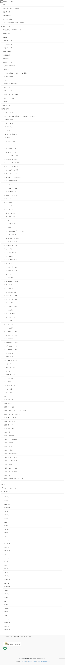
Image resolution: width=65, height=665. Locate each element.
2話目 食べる (8, 403)
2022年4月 (7, 529)
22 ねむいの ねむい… (10, 195)
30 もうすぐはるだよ (10, 224)
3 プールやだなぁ (8, 127)
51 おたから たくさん (10, 299)
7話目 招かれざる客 (9, 421)
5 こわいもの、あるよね (10, 134)
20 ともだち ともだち (10, 188)
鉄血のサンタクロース (10, 91)
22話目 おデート (8, 475)
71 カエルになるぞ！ (9, 374)
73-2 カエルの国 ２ (9, 385)
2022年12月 (7, 504)
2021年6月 (7, 565)
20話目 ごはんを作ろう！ (11, 468)
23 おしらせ (7, 198)
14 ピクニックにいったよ (11, 166)
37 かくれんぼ (8, 249)
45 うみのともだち (9, 277)
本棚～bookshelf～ (8, 51)
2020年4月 (7, 608)
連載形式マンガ (5, 105)
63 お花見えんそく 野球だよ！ (12, 342)
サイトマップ (8, 637)
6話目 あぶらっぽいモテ (11, 417)
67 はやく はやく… (9, 356)
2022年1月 (7, 540)
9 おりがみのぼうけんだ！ (11, 148)
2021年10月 (7, 551)
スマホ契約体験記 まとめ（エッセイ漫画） (16, 73)
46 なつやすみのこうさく (11, 281)
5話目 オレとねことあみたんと (12, 414)
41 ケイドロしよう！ (10, 263)
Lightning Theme (32, 661)
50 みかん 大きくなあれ (10, 295)
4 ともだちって (8, 130)
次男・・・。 (6, 4)
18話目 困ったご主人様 (10, 461)
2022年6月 (7, 522)
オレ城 (4, 396)
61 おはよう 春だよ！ (10, 335)
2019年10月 (7, 630)
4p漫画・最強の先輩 (9, 66)
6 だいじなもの (8, 137)
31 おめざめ (7, 227)
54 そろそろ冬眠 (8, 310)
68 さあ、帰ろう (8, 364)
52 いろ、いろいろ (9, 303)
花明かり (5, 101)
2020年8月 (7, 594)
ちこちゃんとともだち (8, 112)
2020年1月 (7, 619)
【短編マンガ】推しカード (11, 94)
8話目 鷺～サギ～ (9, 425)
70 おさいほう (7, 371)
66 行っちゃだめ (8, 353)
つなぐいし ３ (8, 48)
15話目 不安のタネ (9, 450)
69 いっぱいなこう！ (9, 367)
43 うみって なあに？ (10, 270)
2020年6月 (7, 601)
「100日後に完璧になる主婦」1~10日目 (13, 22)
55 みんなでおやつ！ (9, 313)
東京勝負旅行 (6, 55)
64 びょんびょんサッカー (11, 346)
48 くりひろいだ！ (9, 288)
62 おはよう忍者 (8, 338)
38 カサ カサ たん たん (11, 252)
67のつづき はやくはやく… (12, 360)
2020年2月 (7, 615)
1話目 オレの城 (9, 399)
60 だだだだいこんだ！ (10, 331)
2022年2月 (7, 536)
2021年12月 (7, 543)
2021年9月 (7, 554)
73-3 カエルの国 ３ (9, 389)
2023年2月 (7, 497)
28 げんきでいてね (9, 216)
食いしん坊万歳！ (7, 19)
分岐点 (5, 80)
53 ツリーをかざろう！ (10, 306)
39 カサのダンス (8, 256)
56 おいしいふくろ (9, 317)
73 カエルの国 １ (9, 382)
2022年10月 (7, 507)
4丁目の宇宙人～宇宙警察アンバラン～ (13, 30)
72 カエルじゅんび (9, 378)
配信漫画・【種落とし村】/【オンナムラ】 (14, 478)
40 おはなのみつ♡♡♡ (10, 259)
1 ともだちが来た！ (9, 119)
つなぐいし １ (8, 40)
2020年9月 (7, 590)
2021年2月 (7, 572)
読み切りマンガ (5, 26)
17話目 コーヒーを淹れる (10, 457)
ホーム (3, 484)
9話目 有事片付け (9, 428)
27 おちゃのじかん (9, 213)
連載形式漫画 (5, 109)
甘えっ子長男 (6, 12)
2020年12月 (7, 579)
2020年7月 (7, 597)
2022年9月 (7, 511)
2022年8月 (7, 515)
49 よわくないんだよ (10, 292)
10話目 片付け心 (8, 432)
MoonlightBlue (6, 33)
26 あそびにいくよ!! (9, 209)
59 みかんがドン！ (9, 328)
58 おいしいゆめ (8, 324)
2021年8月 (7, 558)
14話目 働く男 (8, 446)
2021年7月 (7, 561)
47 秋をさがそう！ (9, 285)
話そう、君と (7, 87)
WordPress (23, 661)
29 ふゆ (6, 220)
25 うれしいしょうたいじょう (12, 206)
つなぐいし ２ (8, 44)
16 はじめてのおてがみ (10, 173)
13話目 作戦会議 (8, 443)
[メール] (5, 648)
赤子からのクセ (7, 15)
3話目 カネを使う (9, 407)
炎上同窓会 (6, 58)
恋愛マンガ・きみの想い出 (11, 83)
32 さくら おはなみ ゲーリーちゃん (14, 231)
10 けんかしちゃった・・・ (11, 152)
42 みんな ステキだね (10, 267)
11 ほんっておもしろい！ (11, 155)
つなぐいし (6, 37)
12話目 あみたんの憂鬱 (10, 439)
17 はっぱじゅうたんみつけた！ (13, 177)
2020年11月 (7, 583)
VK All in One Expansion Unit (43, 661)
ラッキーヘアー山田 (9, 98)
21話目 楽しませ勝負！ (10, 471)
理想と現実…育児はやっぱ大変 (11, 8)
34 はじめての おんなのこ (11, 238)
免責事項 (16, 637)
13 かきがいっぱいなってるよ (12, 162)
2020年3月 (7, 612)
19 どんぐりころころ (9, 184)
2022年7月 (7, 518)
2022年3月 (7, 533)
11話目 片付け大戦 (9, 435)
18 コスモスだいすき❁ (10, 180)
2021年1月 (7, 576)
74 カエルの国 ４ (9, 392)
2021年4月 (7, 568)
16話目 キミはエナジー (10, 453)
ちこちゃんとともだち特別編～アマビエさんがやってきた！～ (20, 116)
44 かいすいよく (8, 274)
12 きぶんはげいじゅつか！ (11, 159)
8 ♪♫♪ (6, 145)
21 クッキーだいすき (10, 191)
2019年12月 (7, 622)
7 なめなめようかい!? (10, 141)
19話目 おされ (8, 464)
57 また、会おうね (9, 320)
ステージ (6, 69)
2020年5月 (7, 604)
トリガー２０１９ (8, 76)
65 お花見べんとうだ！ (10, 349)
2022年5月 (7, 525)
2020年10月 (7, 586)
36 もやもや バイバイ (10, 245)
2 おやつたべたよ (8, 123)
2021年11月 (7, 547)
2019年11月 (7, 626)
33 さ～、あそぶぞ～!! (10, 234)
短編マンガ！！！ (7, 62)
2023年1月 (7, 500)
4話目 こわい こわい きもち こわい (15, 410)
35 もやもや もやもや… (11, 241)
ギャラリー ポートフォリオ (8, 488)
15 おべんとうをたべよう (11, 170)
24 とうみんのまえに (10, 202)
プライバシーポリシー (27, 637)
